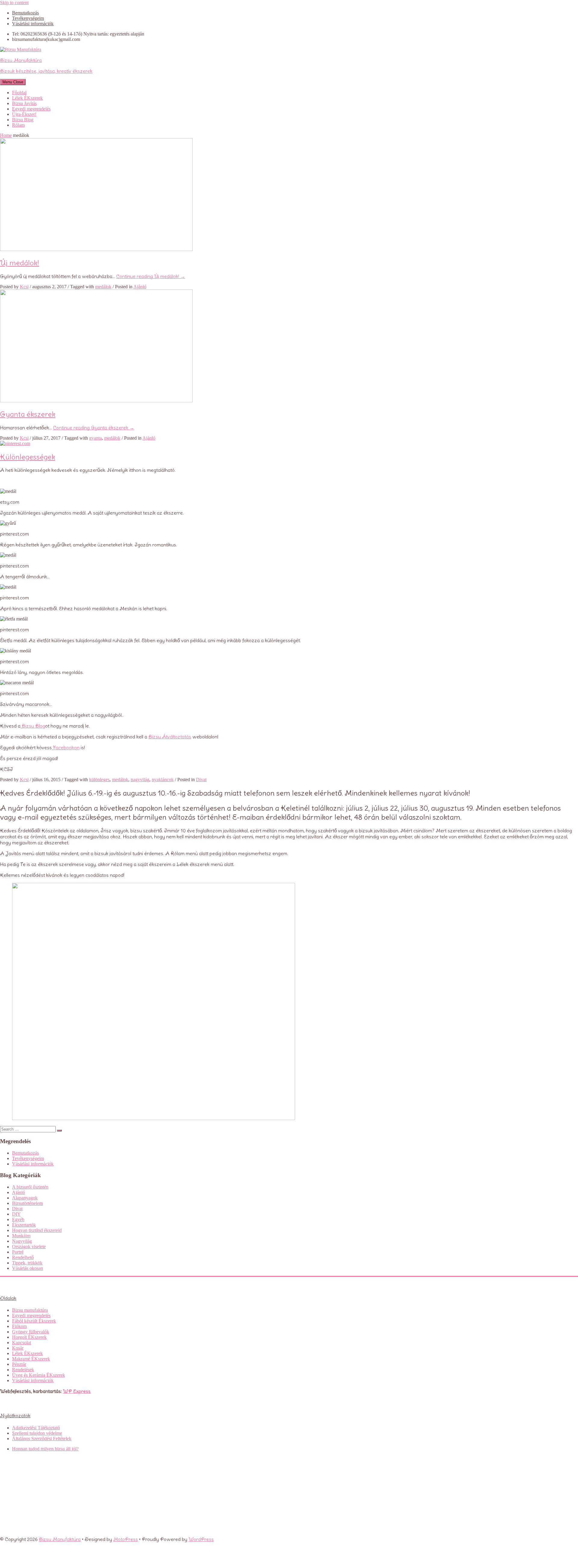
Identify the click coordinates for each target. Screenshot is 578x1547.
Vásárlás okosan (27, 1268)
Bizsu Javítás (24, 103)
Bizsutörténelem (27, 1203)
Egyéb (18, 1219)
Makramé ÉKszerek (31, 1358)
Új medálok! (19, 262)
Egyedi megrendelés (31, 108)
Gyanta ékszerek (27, 414)
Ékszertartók (24, 1224)
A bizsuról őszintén (30, 1187)
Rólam (18, 125)
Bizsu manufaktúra (30, 1310)
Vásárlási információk (33, 23)
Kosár (17, 1348)
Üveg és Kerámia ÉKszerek (38, 1375)
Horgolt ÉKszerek (29, 1337)
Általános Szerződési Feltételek (41, 1438)
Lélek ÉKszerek (27, 98)
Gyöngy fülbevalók (30, 1331)
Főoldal (19, 92)
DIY (16, 1214)
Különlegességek (27, 456)
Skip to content (14, 2)
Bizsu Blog (22, 119)
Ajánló (139, 286)
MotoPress (125, 1539)
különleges (99, 779)
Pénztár (19, 1364)
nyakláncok (163, 779)
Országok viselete (29, 1246)
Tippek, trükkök (27, 1262)
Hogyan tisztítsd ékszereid (37, 1230)
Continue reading (150, 276)
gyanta (95, 438)
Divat (201, 779)
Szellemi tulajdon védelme (37, 1433)
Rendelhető (23, 1257)
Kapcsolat (21, 1342)
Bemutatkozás (25, 12)
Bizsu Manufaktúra (60, 1539)
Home (6, 135)
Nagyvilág (22, 1241)
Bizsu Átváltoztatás (169, 737)
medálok (103, 286)
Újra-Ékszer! (24, 114)
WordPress (201, 1539)
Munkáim (21, 1235)
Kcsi (24, 286)
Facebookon (65, 747)
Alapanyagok (25, 1197)
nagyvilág (140, 779)
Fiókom (19, 1326)
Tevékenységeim (28, 18)
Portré (17, 1252)
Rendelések (23, 1369)
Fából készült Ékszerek (34, 1320)
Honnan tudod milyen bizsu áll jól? (45, 1448)
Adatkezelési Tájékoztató (36, 1427)
